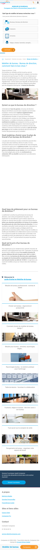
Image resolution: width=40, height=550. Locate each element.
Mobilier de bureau (17, 59)
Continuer (7, 50)
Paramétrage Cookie (8, 503)
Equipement (8, 59)
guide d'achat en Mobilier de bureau (17, 279)
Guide (24, 59)
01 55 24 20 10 (6, 529)
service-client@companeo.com (11, 534)
